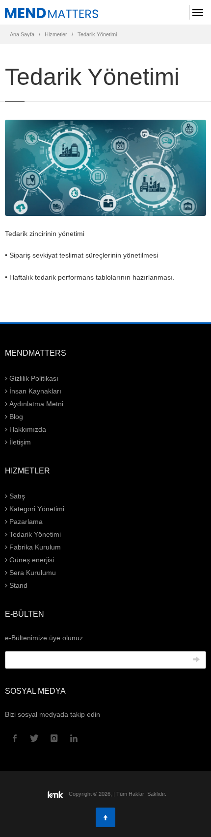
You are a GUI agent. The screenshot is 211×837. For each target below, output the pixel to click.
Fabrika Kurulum (34, 547)
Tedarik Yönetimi (97, 34)
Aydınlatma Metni (35, 404)
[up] (105, 817)
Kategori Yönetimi (35, 509)
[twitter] (34, 738)
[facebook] (15, 738)
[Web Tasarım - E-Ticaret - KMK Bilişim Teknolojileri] (56, 794)
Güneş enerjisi (30, 560)
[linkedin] (73, 738)
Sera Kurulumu (31, 572)
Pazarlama (25, 521)
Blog (15, 416)
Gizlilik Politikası (32, 378)
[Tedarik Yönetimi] (51, 12)
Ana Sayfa (22, 34)
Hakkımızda (26, 429)
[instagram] (54, 738)
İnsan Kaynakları (34, 391)
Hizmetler (56, 34)
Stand (17, 585)
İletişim (19, 442)
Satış (16, 496)
